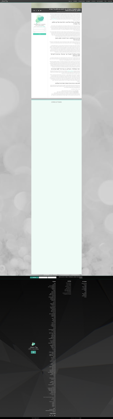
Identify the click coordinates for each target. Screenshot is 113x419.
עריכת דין (93, 1)
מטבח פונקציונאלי (53, 345)
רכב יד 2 (54, 301)
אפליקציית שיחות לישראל (52, 388)
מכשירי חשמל (84, 286)
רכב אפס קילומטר (53, 303)
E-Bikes (75, 1)
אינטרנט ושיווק (84, 295)
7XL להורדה (54, 403)
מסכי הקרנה (54, 334)
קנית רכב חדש (53, 310)
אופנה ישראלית (53, 392)
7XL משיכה (54, 402)
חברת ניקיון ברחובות (52, 366)
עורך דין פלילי (54, 322)
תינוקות (54, 290)
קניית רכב (54, 312)
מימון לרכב (54, 344)
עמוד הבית (110, 1)
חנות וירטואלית (53, 363)
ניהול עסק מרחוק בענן (52, 329)
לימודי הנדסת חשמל (52, 355)
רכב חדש (54, 302)
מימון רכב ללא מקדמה (52, 338)
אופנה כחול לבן (53, 391)
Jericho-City (33, 347)
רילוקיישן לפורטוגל (53, 307)
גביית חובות (54, 383)
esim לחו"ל (54, 398)
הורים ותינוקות (53, 379)
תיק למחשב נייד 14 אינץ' (52, 286)
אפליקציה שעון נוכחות (52, 390)
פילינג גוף (54, 319)
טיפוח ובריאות (84, 293)
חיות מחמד (85, 294)
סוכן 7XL (54, 327)
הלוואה (54, 375)
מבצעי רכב (54, 348)
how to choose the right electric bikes (49, 397)
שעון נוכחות (54, 295)
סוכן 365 (54, 328)
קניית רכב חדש (53, 311)
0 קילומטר (54, 411)
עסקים (85, 285)
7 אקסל (54, 408)
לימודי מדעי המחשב (52, 354)
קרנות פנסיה (54, 309)
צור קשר (70, 1)
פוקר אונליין (54, 320)
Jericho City (4, 1)
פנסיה (55, 317)
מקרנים (54, 331)
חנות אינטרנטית (53, 364)
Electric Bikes (53, 399)
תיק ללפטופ (54, 289)
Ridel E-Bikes (53, 394)
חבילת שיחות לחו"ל (53, 370)
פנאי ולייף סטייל (81, 1)
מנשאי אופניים (53, 335)
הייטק (55, 376)
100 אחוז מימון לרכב (52, 409)
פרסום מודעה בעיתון (52, 313)
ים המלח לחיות (53, 357)
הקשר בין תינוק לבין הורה (52, 372)
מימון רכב (88, 1)
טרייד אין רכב (54, 358)
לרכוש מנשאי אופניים (52, 352)
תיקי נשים (54, 284)
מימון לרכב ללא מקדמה (52, 343)
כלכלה (39, 25)
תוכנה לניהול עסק (53, 293)
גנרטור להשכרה (53, 381)
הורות (55, 380)
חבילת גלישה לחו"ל (53, 371)
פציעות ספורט (53, 316)
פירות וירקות (54, 318)
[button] (33, 352)
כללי (105, 1)
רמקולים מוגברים (53, 299)
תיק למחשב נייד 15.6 (52, 285)
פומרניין (54, 321)
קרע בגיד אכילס (53, 308)
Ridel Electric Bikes (53, 393)
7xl (55, 407)
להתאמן (54, 356)
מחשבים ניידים (100, 1)
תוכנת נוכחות (53, 292)
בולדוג (55, 385)
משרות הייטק (54, 330)
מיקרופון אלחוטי (53, 337)
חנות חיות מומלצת (53, 361)
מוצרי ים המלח (53, 346)
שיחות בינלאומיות (53, 298)
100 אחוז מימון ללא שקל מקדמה (51, 410)
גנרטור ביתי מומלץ (53, 382)
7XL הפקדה (54, 406)
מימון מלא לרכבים (53, 340)
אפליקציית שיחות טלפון (52, 389)
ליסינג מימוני (54, 353)
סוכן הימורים (54, 326)
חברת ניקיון (54, 367)
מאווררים (54, 349)
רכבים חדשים (53, 300)
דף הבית (80, 11)
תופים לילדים (54, 291)
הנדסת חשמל (53, 373)
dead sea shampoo (52, 401)
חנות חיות (54, 362)
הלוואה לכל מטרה (53, 374)
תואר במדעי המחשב (52, 294)
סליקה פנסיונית (53, 325)
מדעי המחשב (53, 347)
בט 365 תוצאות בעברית (52, 384)
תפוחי (55, 283)
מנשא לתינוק (54, 336)
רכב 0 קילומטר (53, 304)
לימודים (85, 290)
